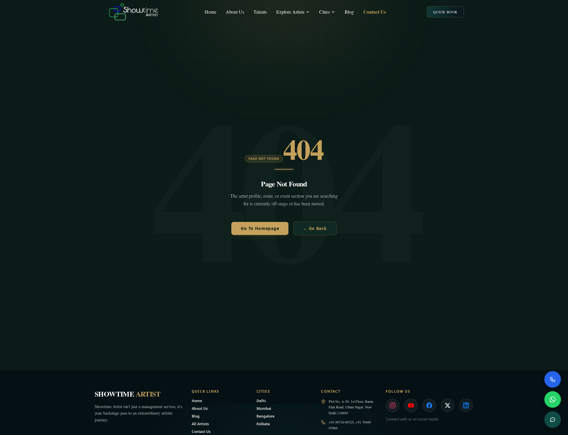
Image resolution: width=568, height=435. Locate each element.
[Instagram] (392, 405)
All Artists (200, 423)
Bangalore (265, 416)
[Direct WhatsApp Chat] (552, 399)
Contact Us (374, 11)
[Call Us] (552, 379)
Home (210, 12)
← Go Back (315, 228)
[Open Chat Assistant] (552, 419)
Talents (260, 12)
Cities (324, 12)
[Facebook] (429, 405)
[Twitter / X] (447, 405)
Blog (349, 12)
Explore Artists (290, 12)
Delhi (261, 400)
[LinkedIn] (466, 405)
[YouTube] (411, 405)
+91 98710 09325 (341, 422)
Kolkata (263, 423)
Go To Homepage (260, 228)
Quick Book (445, 11)
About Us (235, 12)
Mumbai (263, 408)
